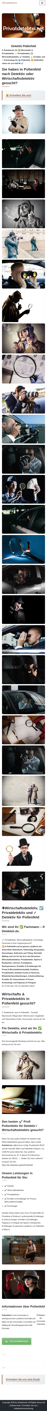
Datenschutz (15, 1405)
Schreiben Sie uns (29, 1405)
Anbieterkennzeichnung (23, 1408)
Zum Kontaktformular (19, 1341)
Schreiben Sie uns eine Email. (23, 1379)
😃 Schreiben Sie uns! (18, 95)
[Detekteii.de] (9, 3)
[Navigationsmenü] (42, 3)
